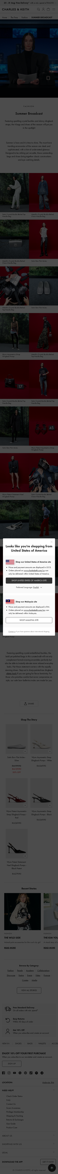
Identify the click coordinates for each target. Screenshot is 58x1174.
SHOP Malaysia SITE (29, 620)
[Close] (52, 542)
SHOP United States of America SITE (29, 580)
